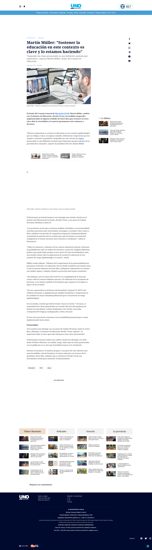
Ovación (70, 12)
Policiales (62, 12)
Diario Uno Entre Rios (44, 498)
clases (81, 138)
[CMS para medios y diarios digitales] (23, 546)
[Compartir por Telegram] (129, 52)
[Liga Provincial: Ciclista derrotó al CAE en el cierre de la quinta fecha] (32, 463)
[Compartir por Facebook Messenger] (129, 56)
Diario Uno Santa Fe (43, 500)
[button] (20, 6)
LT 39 (109, 12)
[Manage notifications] (147, 546)
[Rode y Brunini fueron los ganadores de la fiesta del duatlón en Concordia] (90, 471)
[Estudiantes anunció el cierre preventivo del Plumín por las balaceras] (90, 454)
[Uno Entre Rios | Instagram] (150, 538)
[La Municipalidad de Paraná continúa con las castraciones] (119, 465)
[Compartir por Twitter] (129, 43)
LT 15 (114, 12)
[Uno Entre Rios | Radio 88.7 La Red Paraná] (125, 6)
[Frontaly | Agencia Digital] (33, 546)
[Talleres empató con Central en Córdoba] (90, 446)
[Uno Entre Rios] (76, 6)
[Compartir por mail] (129, 61)
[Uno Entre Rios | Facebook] (141, 538)
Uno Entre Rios (31, 37)
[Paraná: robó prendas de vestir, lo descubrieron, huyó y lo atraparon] (61, 438)
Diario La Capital (42, 496)
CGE (66, 113)
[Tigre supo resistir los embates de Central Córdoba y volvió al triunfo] (90, 463)
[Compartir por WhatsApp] (129, 48)
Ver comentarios (59, 380)
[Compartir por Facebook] (129, 39)
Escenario (90, 12)
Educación (41, 37)
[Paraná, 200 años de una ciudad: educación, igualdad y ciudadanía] (73, 156)
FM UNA (69, 502)
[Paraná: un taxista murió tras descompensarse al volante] (61, 471)
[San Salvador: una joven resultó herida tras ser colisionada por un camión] (61, 455)
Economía (82, 12)
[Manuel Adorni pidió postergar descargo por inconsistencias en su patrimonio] (112, 124)
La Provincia (53, 12)
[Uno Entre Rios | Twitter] (146, 538)
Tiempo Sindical (101, 12)
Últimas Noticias (42, 12)
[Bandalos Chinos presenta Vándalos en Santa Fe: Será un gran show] (112, 140)
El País (76, 12)
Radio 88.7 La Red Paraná (74, 496)
